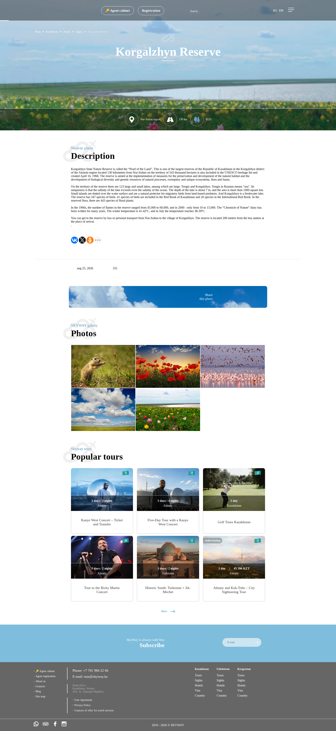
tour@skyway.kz (96, 676)
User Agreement (83, 700)
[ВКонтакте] (74, 240)
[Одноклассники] (90, 240)
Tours (198, 675)
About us (41, 681)
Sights (198, 680)
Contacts (40, 686)
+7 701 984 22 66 (95, 670)
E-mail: (78, 676)
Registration (151, 10)
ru (275, 10)
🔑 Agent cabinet (117, 10)
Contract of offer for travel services (94, 710)
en (281, 10)
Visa (197, 690)
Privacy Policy (82, 705)
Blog (38, 691)
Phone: (78, 670)
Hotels (199, 685)
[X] (82, 240)
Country (200, 695)
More (164, 611)
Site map (40, 696)
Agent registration (45, 676)
